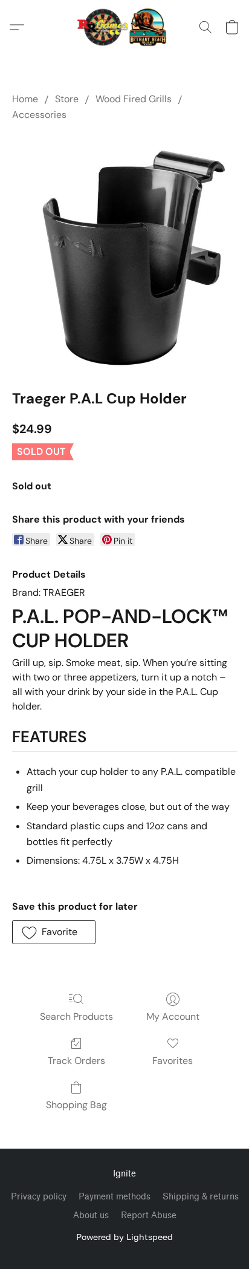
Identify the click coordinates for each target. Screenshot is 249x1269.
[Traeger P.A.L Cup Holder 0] (124, 253)
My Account (172, 1016)
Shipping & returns (201, 1197)
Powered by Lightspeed (124, 1236)
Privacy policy (38, 1197)
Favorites (172, 1060)
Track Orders (76, 1060)
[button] (125, 27)
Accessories (39, 114)
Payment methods (114, 1197)
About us (91, 1215)
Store (67, 99)
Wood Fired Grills (133, 99)
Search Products (76, 1016)
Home (25, 99)
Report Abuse (148, 1215)
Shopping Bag (76, 1104)
